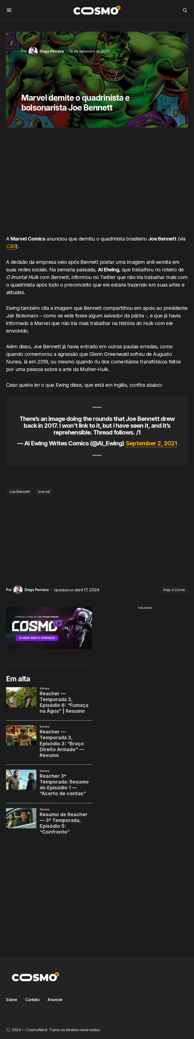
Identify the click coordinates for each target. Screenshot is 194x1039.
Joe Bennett (19, 491)
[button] (9, 10)
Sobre (11, 999)
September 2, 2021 (151, 443)
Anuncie (54, 999)
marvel (44, 491)
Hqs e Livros (174, 589)
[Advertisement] (97, 183)
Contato (32, 999)
